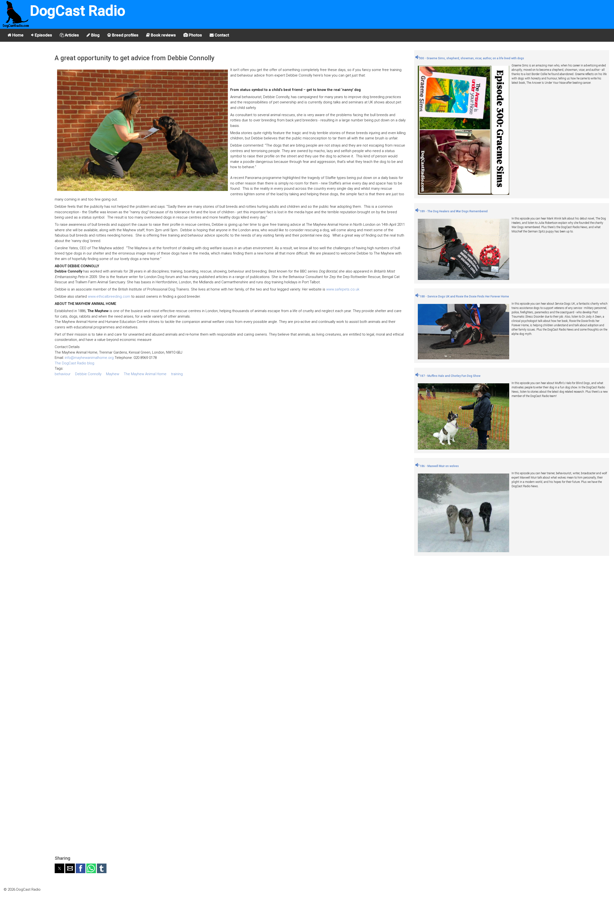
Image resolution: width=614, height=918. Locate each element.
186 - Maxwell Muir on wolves (439, 466)
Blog (95, 35)
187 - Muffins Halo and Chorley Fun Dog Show (449, 376)
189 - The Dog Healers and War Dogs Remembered (453, 211)
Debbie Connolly (88, 374)
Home (17, 35)
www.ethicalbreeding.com (109, 296)
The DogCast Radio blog (74, 363)
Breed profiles (124, 35)
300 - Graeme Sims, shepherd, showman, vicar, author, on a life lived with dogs (471, 58)
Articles (71, 35)
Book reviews (163, 35)
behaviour (63, 374)
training (177, 374)
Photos (195, 35)
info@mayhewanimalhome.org (89, 357)
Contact (221, 35)
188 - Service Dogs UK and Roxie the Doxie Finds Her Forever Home (464, 296)
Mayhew (112, 374)
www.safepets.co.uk (342, 289)
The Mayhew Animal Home (145, 374)
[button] (59, 868)
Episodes (43, 35)
